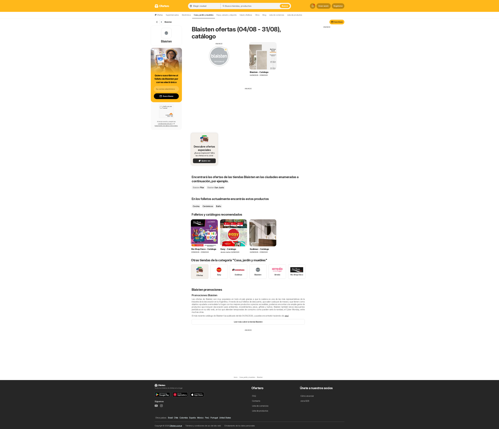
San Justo (215, 187)
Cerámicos (208, 206)
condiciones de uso (165, 124)
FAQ (254, 396)
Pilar (198, 187)
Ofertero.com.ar (175, 426)
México (200, 417)
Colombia (183, 417)
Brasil (170, 417)
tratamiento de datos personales (166, 126)
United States (225, 417)
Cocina (196, 206)
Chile (176, 417)
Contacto (256, 401)
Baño (218, 206)
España (192, 417)
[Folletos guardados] (312, 6)
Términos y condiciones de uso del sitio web (203, 426)
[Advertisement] (219, 63)
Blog (264, 15)
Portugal (214, 417)
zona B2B (304, 401)
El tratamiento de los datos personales (240, 426)
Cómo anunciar (307, 396)
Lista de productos (294, 15)
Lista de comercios (276, 15)
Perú (207, 417)
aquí (286, 315)
